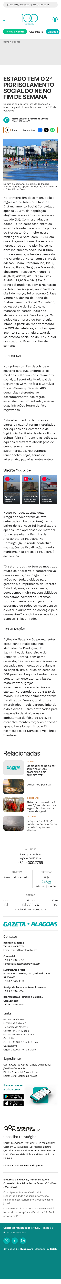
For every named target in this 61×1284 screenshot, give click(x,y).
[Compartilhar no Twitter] (46, 130)
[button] (55, 19)
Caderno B (36, 31)
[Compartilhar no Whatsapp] (52, 130)
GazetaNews (10, 1045)
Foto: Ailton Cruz (15, 189)
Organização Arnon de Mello (19, 1049)
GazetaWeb (9, 1038)
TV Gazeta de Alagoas (15, 1027)
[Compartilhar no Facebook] (40, 130)
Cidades (52, 31)
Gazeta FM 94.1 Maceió (16, 1030)
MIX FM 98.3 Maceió (14, 1023)
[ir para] (41, 1095)
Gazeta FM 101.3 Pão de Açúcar (21, 1042)
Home (6, 42)
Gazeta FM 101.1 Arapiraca (18, 1034)
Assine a (15, 31)
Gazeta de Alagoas (13, 1019)
